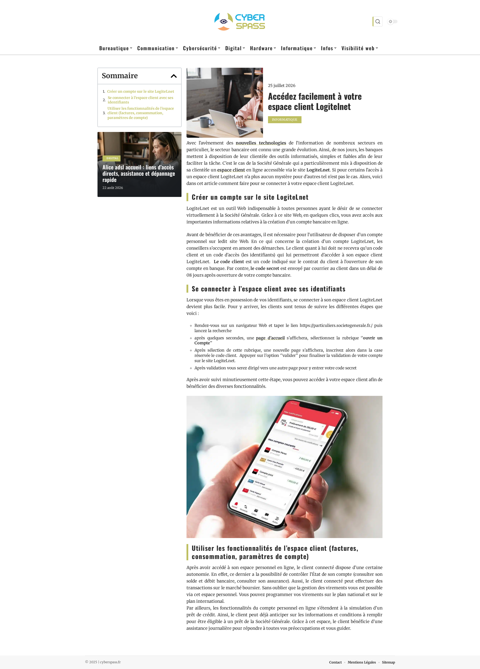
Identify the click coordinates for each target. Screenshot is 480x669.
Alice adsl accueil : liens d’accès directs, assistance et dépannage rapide (138, 173)
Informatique (285, 119)
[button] (173, 75)
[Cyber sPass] (240, 21)
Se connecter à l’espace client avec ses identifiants (140, 99)
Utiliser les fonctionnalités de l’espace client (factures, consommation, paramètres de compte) (141, 113)
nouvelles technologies (261, 143)
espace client (231, 170)
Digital (112, 158)
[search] (377, 21)
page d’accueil (270, 337)
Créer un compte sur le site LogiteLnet (140, 91)
